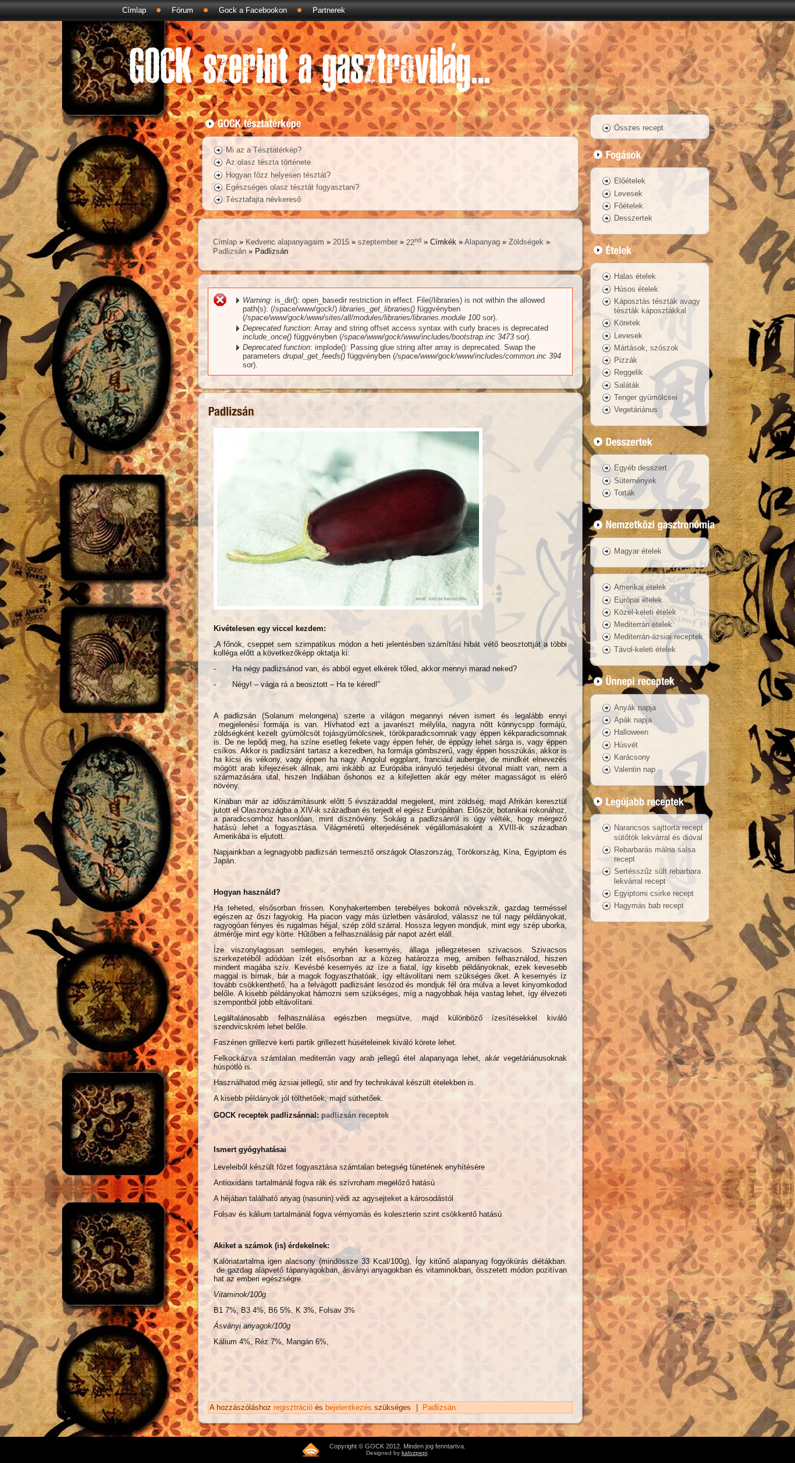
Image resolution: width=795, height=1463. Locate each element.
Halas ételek (635, 276)
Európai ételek (638, 600)
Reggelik (628, 372)
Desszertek (633, 218)
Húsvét (626, 745)
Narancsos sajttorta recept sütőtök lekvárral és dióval (658, 832)
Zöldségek (526, 242)
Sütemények (635, 480)
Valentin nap (634, 769)
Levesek (628, 193)
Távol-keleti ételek (645, 649)
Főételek (628, 205)
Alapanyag (482, 242)
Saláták (627, 385)
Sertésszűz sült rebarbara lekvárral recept (657, 876)
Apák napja (633, 719)
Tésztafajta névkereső (263, 199)
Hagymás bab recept (649, 905)
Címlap (134, 10)
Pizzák (625, 360)
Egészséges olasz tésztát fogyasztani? (292, 187)
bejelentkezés (348, 1407)
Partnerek (329, 10)
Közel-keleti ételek (645, 612)
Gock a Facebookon (253, 10)
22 (413, 242)
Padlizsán (229, 251)
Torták (624, 492)
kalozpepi (414, 1453)
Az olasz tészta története (268, 162)
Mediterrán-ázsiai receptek (658, 636)
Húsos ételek (636, 289)
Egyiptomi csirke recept (654, 893)
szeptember (378, 242)
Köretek (627, 322)
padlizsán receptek (355, 1115)
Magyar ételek (638, 551)
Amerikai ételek (640, 587)
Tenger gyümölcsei (645, 397)
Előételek (629, 180)
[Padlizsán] (348, 612)
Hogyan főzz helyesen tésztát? (278, 175)
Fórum (182, 10)
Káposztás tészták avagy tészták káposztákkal (657, 306)
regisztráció (293, 1407)
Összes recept (638, 127)
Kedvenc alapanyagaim (285, 242)
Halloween (631, 732)
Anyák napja (635, 707)
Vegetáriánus (636, 409)
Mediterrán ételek (643, 624)
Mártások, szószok (646, 347)
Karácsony (632, 757)
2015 (341, 242)
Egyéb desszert (640, 467)
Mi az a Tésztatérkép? (263, 150)
